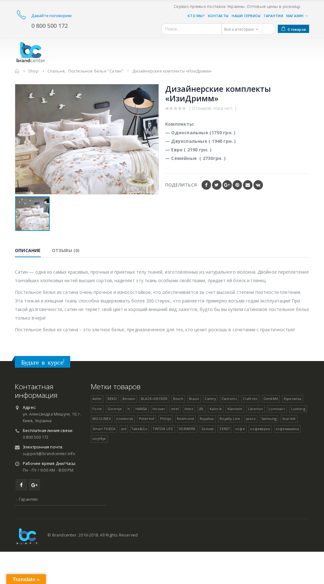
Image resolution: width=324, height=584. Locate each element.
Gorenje (115, 408)
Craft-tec (250, 398)
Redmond (185, 418)
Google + (227, 185)
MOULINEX (101, 418)
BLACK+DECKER (154, 398)
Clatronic (229, 398)
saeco (251, 418)
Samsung (269, 418)
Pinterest (237, 185)
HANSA (141, 408)
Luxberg (298, 408)
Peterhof (147, 418)
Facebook (206, 185)
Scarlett (289, 418)
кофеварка (260, 428)
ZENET (224, 428)
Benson (128, 398)
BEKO (112, 398)
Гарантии (273, 15)
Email (247, 185)
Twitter (216, 185)
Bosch (178, 398)
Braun (194, 398)
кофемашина (287, 428)
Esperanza (293, 398)
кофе (240, 428)
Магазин (295, 15)
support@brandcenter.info (49, 453)
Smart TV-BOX (103, 428)
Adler (97, 398)
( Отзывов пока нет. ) (212, 108)
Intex (188, 408)
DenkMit (271, 398)
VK (258, 185)
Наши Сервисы (246, 15)
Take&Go (139, 428)
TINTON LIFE (163, 428)
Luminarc (277, 408)
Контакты (218, 15)
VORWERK (187, 428)
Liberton (255, 408)
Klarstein (235, 408)
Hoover (159, 408)
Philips (165, 418)
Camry (210, 398)
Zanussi (207, 428)
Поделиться (181, 185)
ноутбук (99, 438)
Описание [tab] (28, 250)
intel (175, 408)
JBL (201, 408)
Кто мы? (196, 15)
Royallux (207, 418)
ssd (123, 428)
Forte (97, 408)
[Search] (268, 28)
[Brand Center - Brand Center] (31, 51)
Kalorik (216, 408)
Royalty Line (230, 418)
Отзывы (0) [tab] (66, 250)
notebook (124, 418)
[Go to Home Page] (17, 71)
